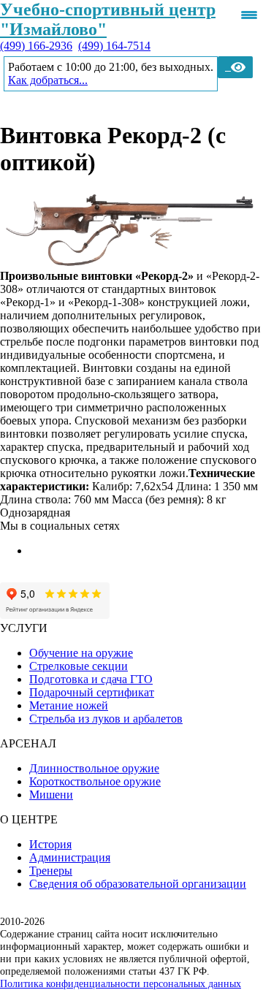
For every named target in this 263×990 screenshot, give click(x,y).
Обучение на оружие (81, 653)
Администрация (69, 857)
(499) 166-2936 (36, 45)
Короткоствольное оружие (95, 781)
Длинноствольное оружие (94, 768)
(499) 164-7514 (114, 45)
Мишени (51, 794)
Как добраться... (48, 80)
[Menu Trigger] (249, 15)
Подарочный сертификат (91, 692)
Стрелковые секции (78, 666)
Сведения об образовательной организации (137, 883)
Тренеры (50, 870)
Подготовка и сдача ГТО (91, 679)
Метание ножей (68, 705)
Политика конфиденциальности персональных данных (120, 983)
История (50, 844)
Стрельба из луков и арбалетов (106, 718)
